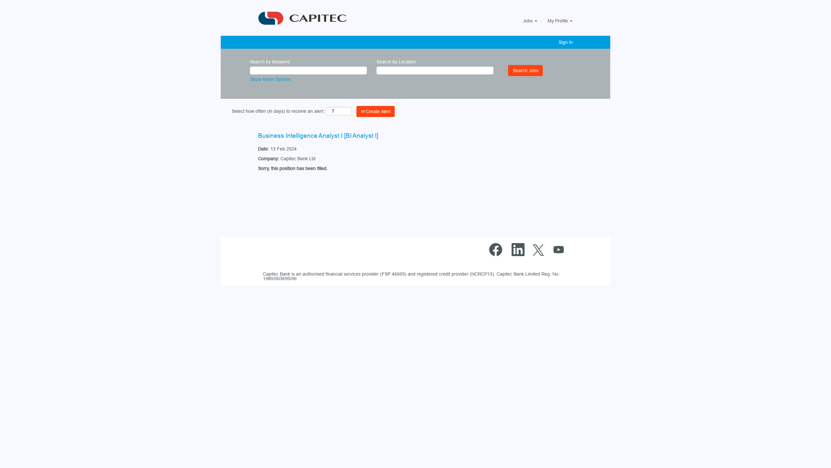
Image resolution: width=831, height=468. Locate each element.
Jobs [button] (528, 20)
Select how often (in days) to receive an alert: (278, 111)
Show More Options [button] (270, 79)
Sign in (566, 42)
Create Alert (378, 111)
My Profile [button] (558, 20)
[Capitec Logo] (314, 18)
